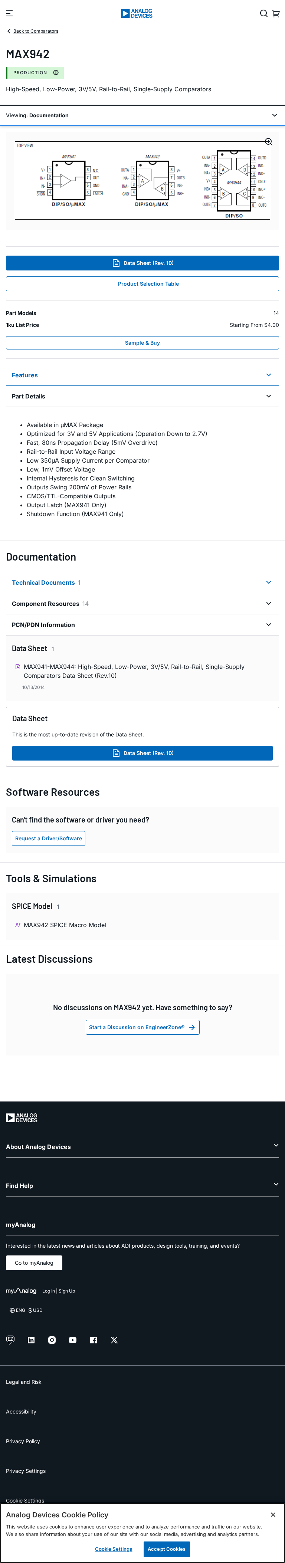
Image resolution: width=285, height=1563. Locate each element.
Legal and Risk (24, 1382)
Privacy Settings (26, 1471)
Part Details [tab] (28, 396)
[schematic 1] (142, 181)
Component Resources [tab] (50, 603)
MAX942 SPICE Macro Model (65, 925)
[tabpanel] (142, 469)
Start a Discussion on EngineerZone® (136, 1027)
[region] (142, 1533)
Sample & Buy (142, 342)
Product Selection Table (148, 283)
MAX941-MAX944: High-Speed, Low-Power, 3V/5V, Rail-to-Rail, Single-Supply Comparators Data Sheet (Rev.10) (134, 671)
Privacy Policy (23, 1441)
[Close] (273, 1515)
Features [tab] (25, 375)
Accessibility (21, 1411)
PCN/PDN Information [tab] (43, 624)
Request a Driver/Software (48, 838)
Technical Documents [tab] (46, 582)
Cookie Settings (25, 1500)
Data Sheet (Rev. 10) (149, 263)
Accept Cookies (167, 1549)
